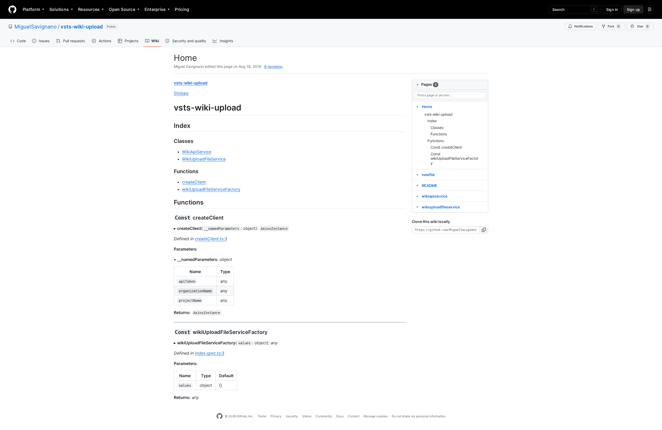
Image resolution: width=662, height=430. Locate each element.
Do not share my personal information (419, 416)
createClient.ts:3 (211, 238)
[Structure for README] (417, 185)
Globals (181, 93)
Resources (89, 9)
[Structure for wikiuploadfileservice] (417, 207)
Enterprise (155, 9)
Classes (437, 127)
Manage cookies (376, 416)
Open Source (122, 9)
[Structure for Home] (417, 106)
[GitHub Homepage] (219, 416)
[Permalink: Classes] (170, 141)
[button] (484, 230)
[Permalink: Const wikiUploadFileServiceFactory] (170, 332)
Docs (340, 416)
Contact (353, 416)
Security (292, 416)
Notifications (583, 26)
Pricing (182, 9)
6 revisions (273, 66)
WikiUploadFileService (204, 159)
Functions (439, 134)
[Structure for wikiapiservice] (417, 196)
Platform (31, 9)
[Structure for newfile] (417, 174)
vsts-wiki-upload (82, 27)
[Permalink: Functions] (170, 171)
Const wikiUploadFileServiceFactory (454, 158)
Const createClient (446, 147)
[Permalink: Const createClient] (170, 217)
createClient (194, 182)
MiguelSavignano (35, 27)
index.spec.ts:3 (209, 353)
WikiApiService (196, 151)
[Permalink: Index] (170, 125)
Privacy (276, 416)
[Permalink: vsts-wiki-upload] (170, 107)
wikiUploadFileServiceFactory (211, 189)
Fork (614, 26)
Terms (262, 416)
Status (306, 416)
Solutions (59, 9)
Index (432, 121)
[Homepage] (12, 9)
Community (323, 416)
